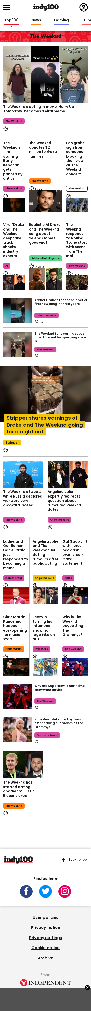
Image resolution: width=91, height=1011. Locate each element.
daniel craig (13, 578)
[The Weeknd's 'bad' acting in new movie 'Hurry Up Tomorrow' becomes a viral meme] (45, 73)
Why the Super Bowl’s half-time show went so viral (59, 688)
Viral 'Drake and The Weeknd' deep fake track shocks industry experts (13, 240)
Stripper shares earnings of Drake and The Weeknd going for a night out (45, 424)
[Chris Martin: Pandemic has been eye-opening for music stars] (16, 667)
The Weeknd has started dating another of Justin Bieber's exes (19, 789)
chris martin (13, 649)
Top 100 (11, 20)
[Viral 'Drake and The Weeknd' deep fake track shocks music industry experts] (14, 282)
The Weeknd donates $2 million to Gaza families (43, 149)
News (36, 20)
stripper (12, 442)
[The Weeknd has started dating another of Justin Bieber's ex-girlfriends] (23, 764)
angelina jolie (59, 520)
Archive (45, 958)
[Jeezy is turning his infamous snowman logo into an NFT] (45, 667)
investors (41, 649)
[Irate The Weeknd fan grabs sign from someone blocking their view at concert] (77, 205)
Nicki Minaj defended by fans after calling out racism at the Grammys (58, 723)
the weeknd (13, 121)
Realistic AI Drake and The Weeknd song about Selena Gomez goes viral (45, 233)
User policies (45, 917)
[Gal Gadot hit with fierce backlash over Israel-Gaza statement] (75, 595)
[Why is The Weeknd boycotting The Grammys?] (75, 667)
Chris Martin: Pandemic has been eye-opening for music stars (15, 628)
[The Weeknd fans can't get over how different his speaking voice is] (17, 344)
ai (6, 266)
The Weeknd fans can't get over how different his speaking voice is (60, 337)
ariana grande (46, 315)
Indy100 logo (46, 7)
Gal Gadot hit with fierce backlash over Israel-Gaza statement (74, 552)
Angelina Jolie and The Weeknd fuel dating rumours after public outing (45, 552)
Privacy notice (45, 927)
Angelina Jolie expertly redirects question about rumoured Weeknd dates (64, 500)
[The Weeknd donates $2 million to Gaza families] (45, 201)
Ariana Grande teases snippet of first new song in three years (60, 302)
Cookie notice (45, 948)
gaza (68, 578)
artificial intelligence (45, 258)
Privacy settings (45, 938)
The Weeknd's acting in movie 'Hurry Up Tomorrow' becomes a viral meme (38, 109)
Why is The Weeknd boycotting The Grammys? (72, 625)
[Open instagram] (64, 891)
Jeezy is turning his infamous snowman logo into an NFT (44, 628)
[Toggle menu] (8, 7)
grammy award (47, 735)
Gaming (61, 20)
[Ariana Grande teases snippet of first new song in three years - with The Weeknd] (17, 310)
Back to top (77, 859)
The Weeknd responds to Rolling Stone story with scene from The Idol (76, 240)
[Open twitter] (45, 891)
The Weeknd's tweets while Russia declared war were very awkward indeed (22, 498)
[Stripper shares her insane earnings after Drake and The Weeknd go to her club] (45, 397)
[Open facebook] (26, 891)
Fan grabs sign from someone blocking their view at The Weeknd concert (75, 158)
